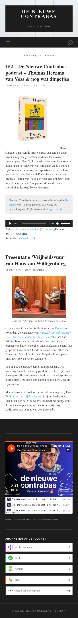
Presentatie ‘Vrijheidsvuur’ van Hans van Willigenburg (35, 260)
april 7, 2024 (13, 269)
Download (47, 229)
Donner (59, 328)
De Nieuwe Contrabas (39, 14)
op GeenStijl (56, 209)
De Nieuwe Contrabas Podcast (18, 520)
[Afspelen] (10, 223)
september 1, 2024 (16, 85)
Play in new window (27, 229)
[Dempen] (57, 223)
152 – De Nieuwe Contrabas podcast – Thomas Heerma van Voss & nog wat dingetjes (37, 72)
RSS (32, 238)
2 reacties (39, 85)
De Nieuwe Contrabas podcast (45, 520)
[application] (39, 223)
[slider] (66, 223)
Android (23, 238)
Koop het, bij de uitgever (27, 396)
